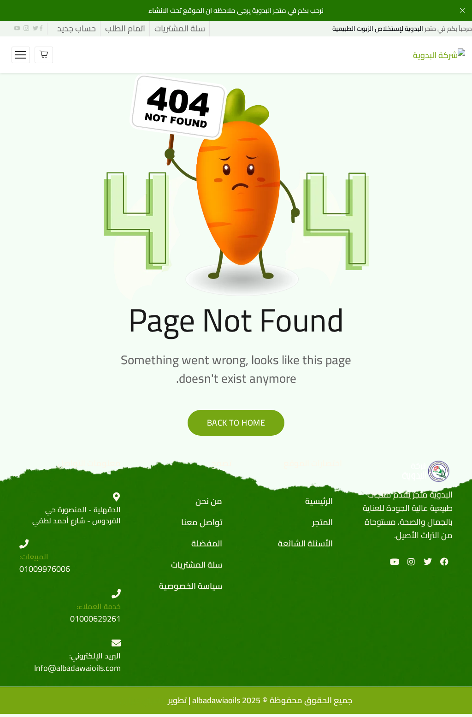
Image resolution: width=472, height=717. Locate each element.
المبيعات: (33, 556)
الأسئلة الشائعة (305, 543)
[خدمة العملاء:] (116, 593)
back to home (236, 422)
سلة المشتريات (196, 564)
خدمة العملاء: (99, 606)
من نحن (208, 501)
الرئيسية (319, 501)
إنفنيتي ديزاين (143, 700)
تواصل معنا (201, 522)
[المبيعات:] (24, 544)
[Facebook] (444, 561)
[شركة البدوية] (439, 54)
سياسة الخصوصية (190, 585)
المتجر (322, 522)
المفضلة (206, 543)
